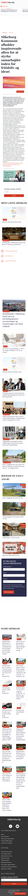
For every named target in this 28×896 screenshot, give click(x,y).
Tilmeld (14, 195)
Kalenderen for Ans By (6, 856)
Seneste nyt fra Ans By (6, 851)
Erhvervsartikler (5, 860)
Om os (2, 834)
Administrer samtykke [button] (6, 843)
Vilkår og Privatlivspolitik (7, 838)
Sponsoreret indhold (6, 869)
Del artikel (19, 91)
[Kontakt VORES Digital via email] (17, 826)
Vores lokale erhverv (6, 854)
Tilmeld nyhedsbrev (20, 893)
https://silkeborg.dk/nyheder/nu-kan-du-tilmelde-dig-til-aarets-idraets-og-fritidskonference (13, 164)
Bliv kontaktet (8, 592)
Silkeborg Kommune (6, 862)
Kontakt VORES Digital (6, 841)
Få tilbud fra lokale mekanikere (9, 866)
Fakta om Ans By (5, 858)
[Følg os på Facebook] (10, 826)
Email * (5, 572)
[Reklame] (14, 176)
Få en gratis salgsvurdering (8, 864)
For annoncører (5, 836)
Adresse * (5, 578)
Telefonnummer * (7, 566)
